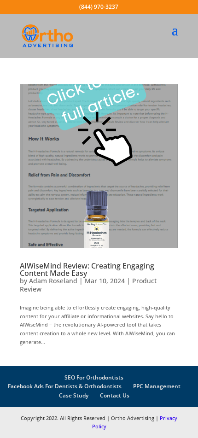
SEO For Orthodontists (93, 377)
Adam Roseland (53, 280)
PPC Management (157, 386)
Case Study (73, 395)
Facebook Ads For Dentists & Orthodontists (65, 386)
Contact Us (114, 395)
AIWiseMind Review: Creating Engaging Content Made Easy (87, 269)
